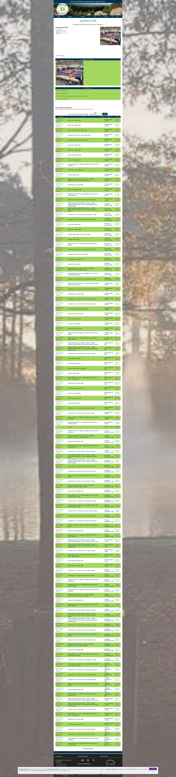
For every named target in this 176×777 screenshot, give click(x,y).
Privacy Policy (66, 770)
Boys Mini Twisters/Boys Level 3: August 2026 (79, 135)
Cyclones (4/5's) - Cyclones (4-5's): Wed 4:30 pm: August (81, 249)
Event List (93, 24)
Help (94, 774)
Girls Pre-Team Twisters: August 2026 (77, 130)
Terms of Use (58, 770)
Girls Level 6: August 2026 (74, 145)
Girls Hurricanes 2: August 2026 (75, 259)
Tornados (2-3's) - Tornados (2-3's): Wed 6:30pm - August (82, 279)
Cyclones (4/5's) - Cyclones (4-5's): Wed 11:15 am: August (82, 219)
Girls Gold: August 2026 (73, 174)
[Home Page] (59, 16)
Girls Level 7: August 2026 (74, 150)
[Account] (117, 16)
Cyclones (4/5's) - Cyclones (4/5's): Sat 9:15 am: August (81, 413)
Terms (78, 774)
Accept (152, 769)
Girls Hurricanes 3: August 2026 (75, 184)
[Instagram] (94, 760)
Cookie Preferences (88, 774)
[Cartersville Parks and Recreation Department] (88, 9)
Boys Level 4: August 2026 (74, 120)
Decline (153, 772)
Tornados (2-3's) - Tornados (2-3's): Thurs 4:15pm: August (82, 304)
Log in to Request (60, 55)
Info (94, 16)
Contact (106, 16)
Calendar (86, 24)
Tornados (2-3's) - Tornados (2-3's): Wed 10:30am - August (82, 214)
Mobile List (100, 24)
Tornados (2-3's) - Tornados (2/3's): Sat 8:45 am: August (81, 408)
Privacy (81, 774)
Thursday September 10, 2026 (108, 665)
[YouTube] (88, 760)
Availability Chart (78, 24)
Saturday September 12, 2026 (108, 729)
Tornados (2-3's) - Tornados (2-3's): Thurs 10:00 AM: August (82, 289)
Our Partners (104, 756)
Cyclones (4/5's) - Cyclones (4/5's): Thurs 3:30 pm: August (82, 299)
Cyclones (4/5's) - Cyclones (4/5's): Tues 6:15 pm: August (82, 199)
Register (70, 16)
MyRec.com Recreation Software (113, 774)
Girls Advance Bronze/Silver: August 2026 (78, 140)
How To (97, 774)
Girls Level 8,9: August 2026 (74, 155)
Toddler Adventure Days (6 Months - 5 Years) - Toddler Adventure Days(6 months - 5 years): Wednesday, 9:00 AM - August (82, 209)
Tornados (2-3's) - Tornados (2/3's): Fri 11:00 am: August (81, 353)
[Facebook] (82, 760)
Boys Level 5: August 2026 (74, 125)
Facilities (83, 16)
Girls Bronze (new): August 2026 (75, 170)
